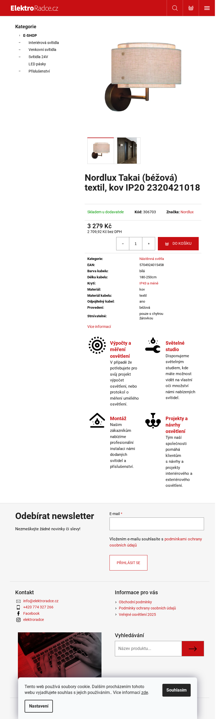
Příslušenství (39, 71)
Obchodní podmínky (135, 602)
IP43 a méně (148, 283)
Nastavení (38, 706)
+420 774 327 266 (38, 607)
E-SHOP (30, 35)
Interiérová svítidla (44, 43)
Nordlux (187, 212)
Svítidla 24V (38, 57)
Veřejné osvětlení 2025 (137, 614)
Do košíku (182, 243)
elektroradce (33, 619)
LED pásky (37, 64)
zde (144, 692)
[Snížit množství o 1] (122, 243)
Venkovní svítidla (42, 49)
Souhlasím (176, 690)
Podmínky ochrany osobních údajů (147, 608)
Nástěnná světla (151, 259)
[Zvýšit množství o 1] (148, 243)
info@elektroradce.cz (40, 601)
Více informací (99, 326)
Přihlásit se (128, 563)
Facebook (31, 613)
